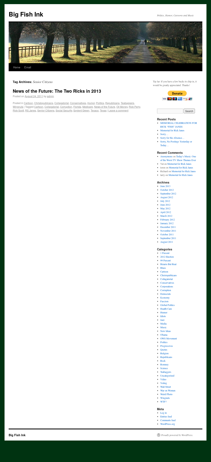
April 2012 (165, 212)
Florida (77, 106)
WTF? (163, 401)
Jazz (162, 319)
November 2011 (168, 230)
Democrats (165, 293)
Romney (164, 364)
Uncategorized (167, 375)
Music (163, 327)
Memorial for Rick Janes (172, 130)
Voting (163, 383)
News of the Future (104, 106)
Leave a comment (118, 110)
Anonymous (166, 156)
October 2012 (167, 189)
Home (16, 67)
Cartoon (28, 103)
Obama (163, 334)
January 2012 (166, 223)
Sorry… (164, 134)
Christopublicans (43, 103)
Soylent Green (81, 110)
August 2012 (166, 197)
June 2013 (165, 186)
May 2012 (165, 208)
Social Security (64, 110)
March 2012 (166, 215)
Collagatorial (61, 103)
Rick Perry (134, 106)
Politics (100, 103)
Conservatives (78, 103)
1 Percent (164, 253)
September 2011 (168, 238)
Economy (165, 297)
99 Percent (165, 260)
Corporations (166, 286)
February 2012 (167, 219)
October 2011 (167, 234)
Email (27, 67)
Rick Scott (18, 110)
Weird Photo (166, 394)
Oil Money (122, 106)
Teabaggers (127, 103)
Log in (163, 412)
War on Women (167, 390)
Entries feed (166, 416)
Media (163, 323)
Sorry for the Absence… (172, 137)
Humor (91, 103)
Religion (164, 353)
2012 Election (167, 256)
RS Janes (30, 110)
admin (50, 96)
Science (164, 368)
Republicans (112, 103)
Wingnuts (18, 106)
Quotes (163, 349)
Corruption (66, 106)
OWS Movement (168, 338)
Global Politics (167, 305)
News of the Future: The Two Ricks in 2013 (57, 91)
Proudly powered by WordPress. (177, 435)
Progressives (166, 345)
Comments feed (168, 420)
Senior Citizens (45, 110)
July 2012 (165, 201)
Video (163, 379)
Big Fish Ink (26, 13)
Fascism (164, 301)
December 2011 (168, 227)
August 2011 (166, 241)
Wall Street (165, 386)
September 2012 (168, 193)
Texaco (95, 110)
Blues (163, 267)
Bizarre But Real (168, 264)
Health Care (166, 308)
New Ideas (165, 331)
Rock (162, 360)
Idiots (163, 316)
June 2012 (165, 204)
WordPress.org (167, 423)
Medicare (87, 106)
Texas (103, 110)
